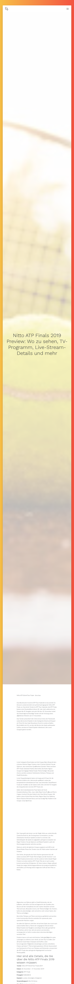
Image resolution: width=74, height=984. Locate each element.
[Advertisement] (37, 746)
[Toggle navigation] (68, 9)
